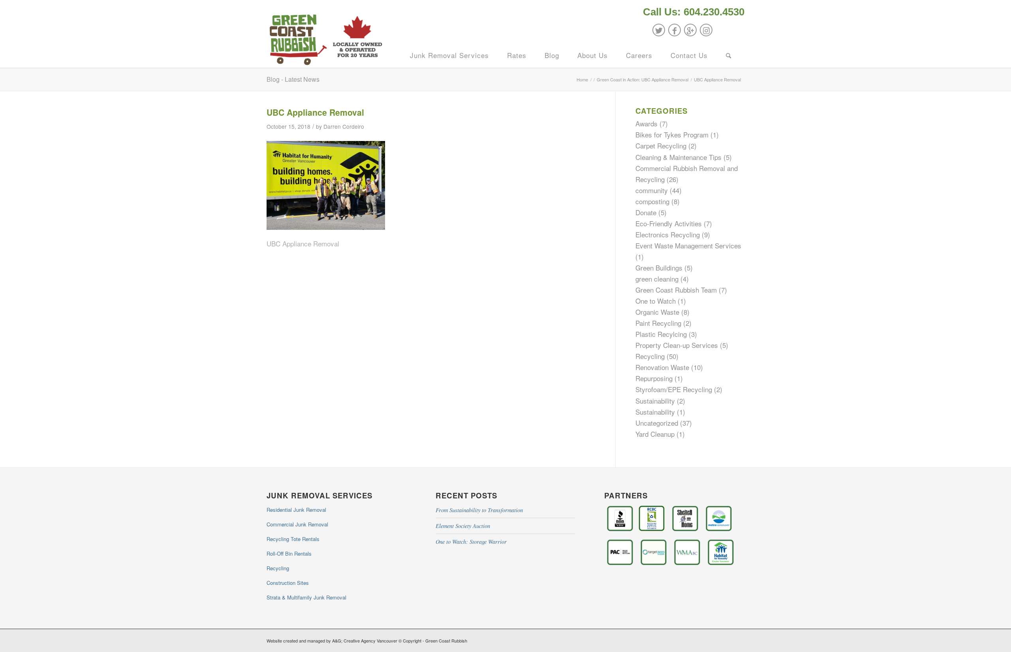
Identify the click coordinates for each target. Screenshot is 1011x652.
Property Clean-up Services (676, 345)
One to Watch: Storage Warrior (471, 541)
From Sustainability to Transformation (479, 510)
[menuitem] (691, 12)
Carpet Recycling (660, 145)
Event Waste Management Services (688, 245)
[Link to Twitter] (658, 30)
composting (652, 201)
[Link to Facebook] (674, 30)
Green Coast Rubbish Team (676, 290)
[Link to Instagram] (706, 30)
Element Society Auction (463, 526)
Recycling (650, 356)
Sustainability (655, 401)
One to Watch (655, 301)
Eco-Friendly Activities (668, 223)
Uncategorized (656, 423)
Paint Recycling (658, 323)
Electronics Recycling (667, 234)
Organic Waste (657, 312)
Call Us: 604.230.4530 (693, 12)
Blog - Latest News (293, 79)
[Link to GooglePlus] (690, 30)
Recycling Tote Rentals (293, 539)
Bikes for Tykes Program (671, 134)
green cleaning (656, 279)
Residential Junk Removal (296, 509)
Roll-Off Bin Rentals (289, 553)
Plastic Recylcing (661, 334)
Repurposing (654, 378)
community (651, 190)
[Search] (729, 55)
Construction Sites (288, 582)
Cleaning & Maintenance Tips (678, 157)
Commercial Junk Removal (297, 524)
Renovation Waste (662, 367)
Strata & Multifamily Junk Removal (306, 597)
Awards (646, 123)
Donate (645, 212)
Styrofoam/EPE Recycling (673, 389)
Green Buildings (658, 267)
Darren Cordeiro (343, 126)
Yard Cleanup (655, 434)
